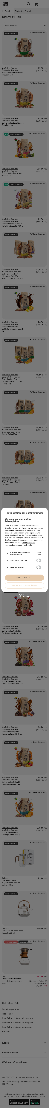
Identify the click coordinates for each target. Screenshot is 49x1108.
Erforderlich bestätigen (24, 585)
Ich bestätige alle (25, 577)
